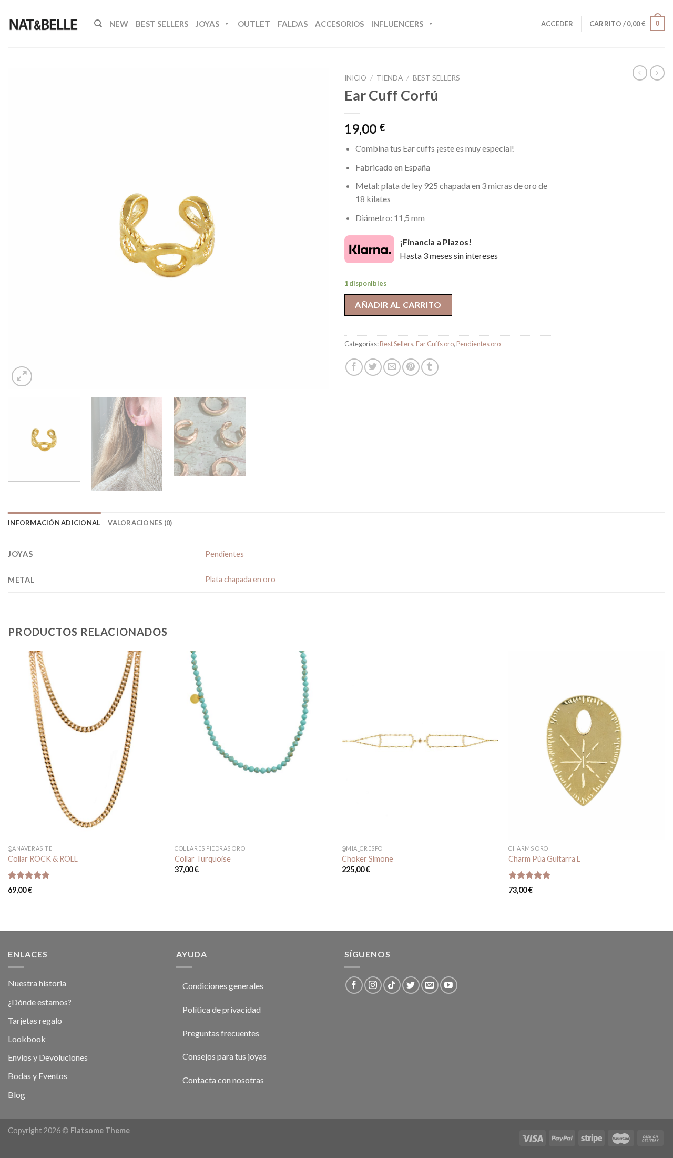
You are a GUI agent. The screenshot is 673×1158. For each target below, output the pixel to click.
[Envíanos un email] (430, 985)
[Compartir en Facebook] (354, 367)
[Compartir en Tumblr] (430, 367)
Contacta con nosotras (223, 1080)
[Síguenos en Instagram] (373, 985)
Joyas (207, 23)
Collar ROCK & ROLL (43, 858)
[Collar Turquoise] (253, 745)
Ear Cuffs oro (435, 344)
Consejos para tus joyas (224, 1056)
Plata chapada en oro (240, 579)
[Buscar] (98, 24)
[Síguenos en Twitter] (411, 985)
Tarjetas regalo (35, 1020)
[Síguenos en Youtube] (448, 985)
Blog (16, 1095)
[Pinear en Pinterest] (411, 367)
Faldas (293, 23)
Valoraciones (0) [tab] (140, 522)
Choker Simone (367, 858)
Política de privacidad (221, 1009)
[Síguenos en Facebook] (354, 985)
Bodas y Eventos (37, 1076)
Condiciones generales (222, 986)
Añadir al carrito (398, 305)
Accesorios (339, 23)
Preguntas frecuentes (220, 1033)
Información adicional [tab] (54, 522)
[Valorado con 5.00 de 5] (29, 874)
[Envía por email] (392, 367)
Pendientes (224, 554)
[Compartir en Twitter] (373, 367)
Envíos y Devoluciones (48, 1057)
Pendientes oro (478, 344)
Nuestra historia (37, 983)
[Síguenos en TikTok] (392, 985)
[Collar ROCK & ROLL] (86, 745)
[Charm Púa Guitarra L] (586, 745)
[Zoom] (22, 376)
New (118, 23)
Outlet (254, 23)
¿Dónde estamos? (40, 1002)
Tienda (389, 78)
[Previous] (27, 229)
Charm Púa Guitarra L (544, 858)
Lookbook (27, 1039)
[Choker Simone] (420, 745)
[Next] (309, 229)
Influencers (397, 23)
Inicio (355, 78)
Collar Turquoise (203, 858)
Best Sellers (162, 23)
